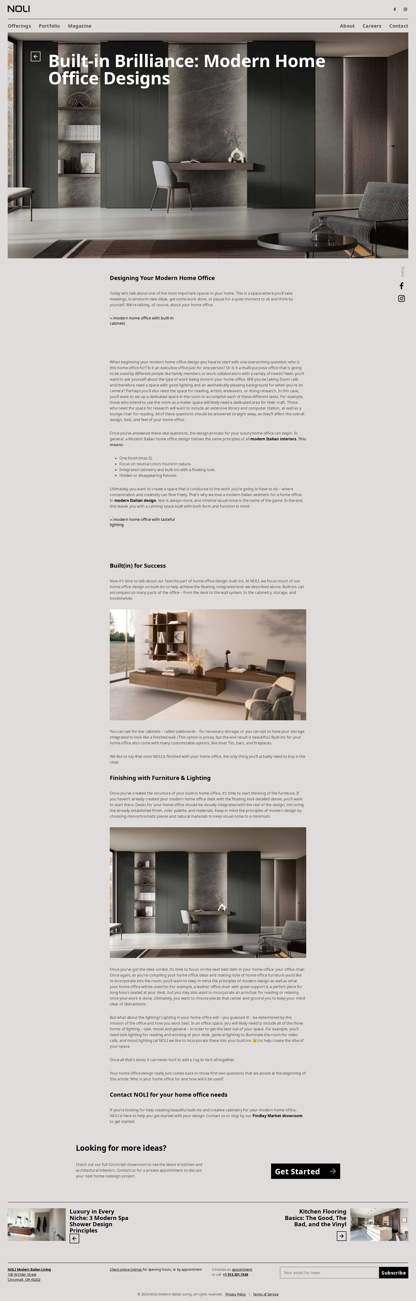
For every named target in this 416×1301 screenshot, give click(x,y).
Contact (398, 26)
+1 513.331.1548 (235, 1274)
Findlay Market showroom (277, 1115)
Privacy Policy (235, 1294)
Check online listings (126, 1269)
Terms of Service (266, 1294)
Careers (372, 26)
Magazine (80, 26)
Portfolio (49, 26)
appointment (242, 1269)
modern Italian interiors (273, 439)
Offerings (19, 26)
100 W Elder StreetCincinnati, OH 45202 (29, 1274)
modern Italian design (135, 500)
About (347, 26)
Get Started (297, 1171)
